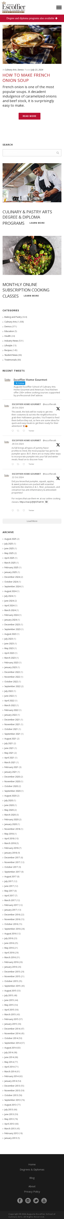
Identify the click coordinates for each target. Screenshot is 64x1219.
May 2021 (9, 752)
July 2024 (8, 596)
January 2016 (10, 966)
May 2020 (9, 810)
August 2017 (10, 876)
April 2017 (9, 895)
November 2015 (12, 976)
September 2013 (12, 1100)
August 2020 (10, 795)
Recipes (8, 350)
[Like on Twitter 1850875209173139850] (25, 431)
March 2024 (10, 610)
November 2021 (12, 724)
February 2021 (11, 767)
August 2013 (10, 1104)
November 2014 (12, 1033)
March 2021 (10, 762)
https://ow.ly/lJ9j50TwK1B (32, 501)
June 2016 (9, 943)
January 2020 (10, 824)
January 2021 (10, 771)
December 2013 (12, 1085)
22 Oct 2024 (18, 477)
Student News (11, 355)
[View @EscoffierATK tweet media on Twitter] (46, 502)
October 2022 (11, 681)
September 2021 (12, 733)
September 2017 (12, 871)
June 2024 (9, 600)
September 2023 (12, 629)
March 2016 (10, 957)
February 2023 (11, 662)
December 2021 (12, 719)
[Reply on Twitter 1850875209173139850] (13, 431)
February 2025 (11, 567)
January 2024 (10, 619)
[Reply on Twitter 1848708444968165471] (13, 511)
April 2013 (9, 1123)
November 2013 (12, 1090)
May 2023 (9, 648)
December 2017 (12, 857)
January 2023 (10, 667)
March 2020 (10, 814)
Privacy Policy (32, 1191)
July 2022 (8, 691)
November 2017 (12, 862)
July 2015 (8, 995)
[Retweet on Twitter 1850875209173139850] (19, 431)
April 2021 (9, 757)
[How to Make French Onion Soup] (32, 44)
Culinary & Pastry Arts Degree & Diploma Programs (27, 217)
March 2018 (10, 843)
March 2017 (10, 900)
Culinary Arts (11, 69)
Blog (32, 1177)
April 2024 (9, 605)
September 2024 (12, 586)
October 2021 (11, 729)
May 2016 (9, 947)
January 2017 (10, 909)
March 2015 (10, 1014)
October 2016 (11, 924)
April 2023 (9, 653)
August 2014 (10, 1047)
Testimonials (10, 359)
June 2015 (9, 1000)
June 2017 (9, 886)
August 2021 (10, 738)
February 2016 (11, 962)
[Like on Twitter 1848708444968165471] (25, 511)
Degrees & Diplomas (32, 1169)
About (32, 1186)
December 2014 (12, 1028)
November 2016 (12, 919)
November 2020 (12, 781)
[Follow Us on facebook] (20, 1200)
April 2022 (9, 700)
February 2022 (11, 710)
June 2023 (9, 643)
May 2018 (9, 833)
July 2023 (8, 638)
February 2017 (11, 905)
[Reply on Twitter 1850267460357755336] (13, 464)
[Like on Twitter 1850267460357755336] (25, 464)
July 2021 (8, 743)
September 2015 (12, 985)
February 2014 (11, 1076)
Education (9, 331)
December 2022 (12, 672)
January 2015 (10, 1024)
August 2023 (10, 634)
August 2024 (10, 591)
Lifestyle (8, 345)
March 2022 (10, 705)
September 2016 (12, 928)
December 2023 (12, 624)
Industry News (11, 340)
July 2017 (8, 881)
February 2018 (11, 848)
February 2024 (11, 615)
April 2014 (9, 1066)
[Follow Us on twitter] (36, 1200)
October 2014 (11, 1038)
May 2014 (9, 1062)
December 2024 (12, 577)
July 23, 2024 (37, 69)
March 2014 (10, 1071)
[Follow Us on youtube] (44, 1200)
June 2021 (9, 748)
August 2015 (10, 990)
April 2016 (9, 952)
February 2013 (11, 1133)
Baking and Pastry (13, 317)
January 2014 (10, 1081)
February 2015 (11, 1019)
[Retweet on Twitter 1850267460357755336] (19, 464)
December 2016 (12, 914)
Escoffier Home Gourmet (26, 404)
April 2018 (9, 838)
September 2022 (12, 686)
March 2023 (10, 657)
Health (7, 336)
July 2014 (8, 1052)
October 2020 (11, 786)
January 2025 (10, 572)
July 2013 (8, 1109)
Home (32, 1164)
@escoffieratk (49, 404)
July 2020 (8, 800)
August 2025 (10, 538)
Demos (21, 69)
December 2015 (12, 971)
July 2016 (8, 938)
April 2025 (9, 558)
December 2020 (12, 776)
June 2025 (9, 548)
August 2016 (10, 933)
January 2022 (10, 714)
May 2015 (9, 1004)
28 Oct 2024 (18, 407)
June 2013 (9, 1114)
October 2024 (11, 581)
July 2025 (8, 543)
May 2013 (9, 1119)
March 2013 (10, 1128)
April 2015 (9, 1009)
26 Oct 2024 (18, 443)
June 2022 (9, 695)
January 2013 (10, 1138)
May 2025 (9, 553)
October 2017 (11, 867)
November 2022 (12, 676)
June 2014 (9, 1057)
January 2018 (10, 852)
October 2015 (11, 981)
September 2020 (12, 791)
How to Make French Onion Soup (26, 77)
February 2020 (11, 819)
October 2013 (11, 1095)
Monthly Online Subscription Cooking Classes (26, 290)
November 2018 (12, 829)
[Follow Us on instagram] (28, 1200)
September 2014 (12, 1043)
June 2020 (9, 805)
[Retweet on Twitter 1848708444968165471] (19, 511)
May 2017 (9, 890)
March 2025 (10, 562)
